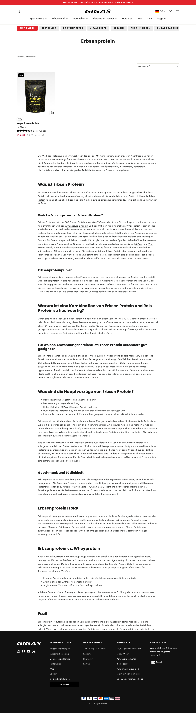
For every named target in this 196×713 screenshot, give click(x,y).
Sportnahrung (37, 18)
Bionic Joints (122, 663)
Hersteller (127, 18)
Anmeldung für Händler (94, 648)
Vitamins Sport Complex (128, 673)
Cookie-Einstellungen (60, 678)
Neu (139, 18)
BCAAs (138, 243)
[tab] (27, 28)
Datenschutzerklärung (60, 658)
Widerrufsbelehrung (59, 653)
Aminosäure (72, 225)
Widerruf (64, 684)
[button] (161, 11)
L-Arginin (83, 225)
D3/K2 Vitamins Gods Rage (130, 678)
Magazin (161, 18)
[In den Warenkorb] (52, 112)
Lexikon (53, 673)
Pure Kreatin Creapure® (128, 668)
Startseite (20, 56)
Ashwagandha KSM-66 (127, 658)
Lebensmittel (59, 18)
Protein (53, 192)
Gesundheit (79, 18)
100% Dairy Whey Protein (129, 648)
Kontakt (86, 663)
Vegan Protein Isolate (28, 123)
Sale (149, 18)
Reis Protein (91, 333)
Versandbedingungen (60, 648)
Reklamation (55, 663)
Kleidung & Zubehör (104, 18)
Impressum (88, 658)
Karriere (87, 653)
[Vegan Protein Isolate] (36, 96)
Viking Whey (123, 653)
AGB (52, 668)
